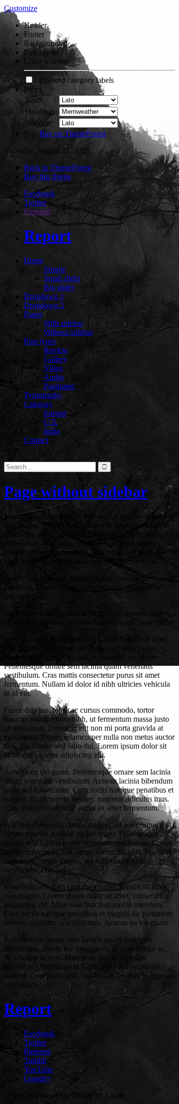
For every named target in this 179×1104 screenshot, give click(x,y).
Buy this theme (47, 176)
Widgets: (39, 123)
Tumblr (35, 1060)
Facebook (39, 193)
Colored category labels (74, 80)
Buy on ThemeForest (72, 133)
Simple (55, 269)
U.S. (51, 422)
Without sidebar (68, 332)
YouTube (38, 1069)
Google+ (38, 1078)
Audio (54, 377)
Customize (20, 8)
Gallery (55, 359)
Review (56, 350)
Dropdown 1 (44, 296)
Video (53, 368)
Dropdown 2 (44, 305)
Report (48, 236)
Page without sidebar (76, 492)
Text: (33, 100)
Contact (36, 440)
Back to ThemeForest (57, 167)
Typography (43, 395)
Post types (40, 341)
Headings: (41, 111)
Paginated (59, 386)
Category (38, 404)
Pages (33, 314)
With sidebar (63, 323)
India (52, 431)
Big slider (59, 287)
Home (33, 260)
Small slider (62, 278)
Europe (55, 413)
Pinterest (37, 211)
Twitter (35, 202)
